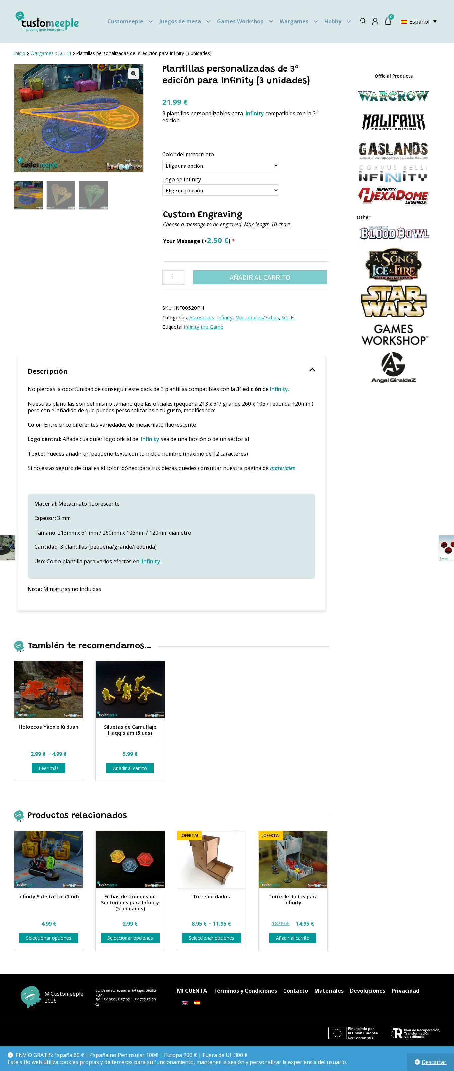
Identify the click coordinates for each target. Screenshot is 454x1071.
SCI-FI (64, 53)
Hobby (332, 21)
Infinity (254, 113)
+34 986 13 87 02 (116, 999)
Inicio (19, 53)
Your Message (199, 240)
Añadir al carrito (260, 277)
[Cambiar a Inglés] (185, 1003)
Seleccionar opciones (48, 938)
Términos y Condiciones (245, 990)
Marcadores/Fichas (257, 317)
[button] (133, 73)
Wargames (294, 21)
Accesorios (201, 317)
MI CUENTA (192, 990)
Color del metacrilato (188, 154)
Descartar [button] (434, 1062)
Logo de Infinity (181, 179)
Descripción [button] (48, 371)
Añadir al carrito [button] (130, 768)
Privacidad (405, 990)
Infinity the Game (203, 326)
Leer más (49, 768)
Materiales (329, 990)
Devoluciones (367, 990)
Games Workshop (240, 21)
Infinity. (279, 389)
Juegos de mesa (180, 21)
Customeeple (125, 21)
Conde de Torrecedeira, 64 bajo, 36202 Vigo (125, 992)
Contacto (295, 990)
